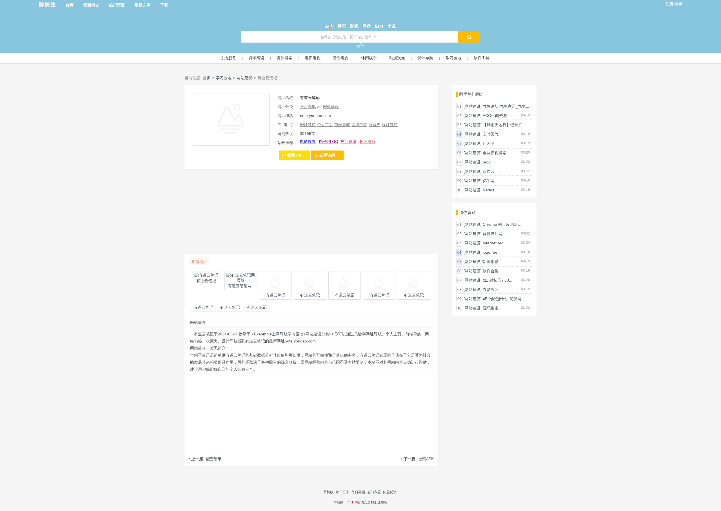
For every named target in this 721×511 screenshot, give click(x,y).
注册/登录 (674, 3)
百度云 (489, 171)
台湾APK (417, 459)
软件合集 (491, 271)
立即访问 (327, 155)
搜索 (342, 26)
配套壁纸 (205, 459)
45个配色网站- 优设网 (502, 299)
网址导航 (308, 124)
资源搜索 (284, 58)
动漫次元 (397, 58)
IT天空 (488, 143)
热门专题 (374, 492)
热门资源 (117, 5)
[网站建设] (473, 106)
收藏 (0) (294, 155)
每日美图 (358, 492)
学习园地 (453, 58)
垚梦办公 (491, 289)
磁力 (379, 26)
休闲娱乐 (369, 58)
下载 (164, 5)
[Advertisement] (311, 214)
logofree (490, 252)
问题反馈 (390, 492)
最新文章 (142, 5)
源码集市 (491, 308)
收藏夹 (374, 124)
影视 (354, 26)
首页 (70, 5)
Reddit (488, 190)
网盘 (366, 26)
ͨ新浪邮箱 (491, 261)
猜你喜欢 (467, 212)
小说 (391, 26)
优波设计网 (492, 233)
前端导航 (342, 124)
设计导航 (425, 58)
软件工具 (481, 58)
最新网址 (91, 5)
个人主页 (325, 124)
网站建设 (244, 78)
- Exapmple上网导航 (269, 334)
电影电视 (313, 58)
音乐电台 (341, 58)
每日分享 (342, 492)
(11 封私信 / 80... (497, 280)
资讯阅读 (256, 58)
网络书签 (359, 124)
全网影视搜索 (494, 153)
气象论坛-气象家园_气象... (506, 106)
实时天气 (491, 134)
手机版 (328, 492)
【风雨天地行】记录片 (502, 125)
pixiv (487, 162)
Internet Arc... (495, 243)
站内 (329, 26)
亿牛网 (489, 180)
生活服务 (228, 58)
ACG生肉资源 (495, 115)
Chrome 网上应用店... (502, 224)
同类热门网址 (471, 94)
